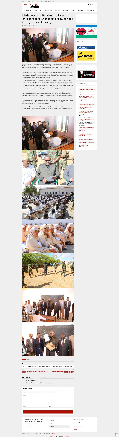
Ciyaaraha (37, 1)
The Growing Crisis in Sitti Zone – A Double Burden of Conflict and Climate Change (87, 89)
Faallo (25, 395)
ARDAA (72, 10)
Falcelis (75, 429)
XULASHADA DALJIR (48, 10)
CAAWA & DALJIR (27, 10)
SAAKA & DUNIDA (37, 10)
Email (50, 406)
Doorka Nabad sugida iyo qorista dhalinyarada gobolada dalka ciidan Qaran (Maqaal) (86, 119)
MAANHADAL (65, 10)
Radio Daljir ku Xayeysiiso (79, 419)
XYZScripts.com (66, 436)
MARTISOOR (57, 10)
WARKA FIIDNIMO (80, 10)
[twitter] (88, 4)
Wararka (23, 1)
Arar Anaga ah (77, 422)
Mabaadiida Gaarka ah (78, 426)
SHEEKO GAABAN (90, 10)
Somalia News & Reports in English (48, 1)
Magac (24, 406)
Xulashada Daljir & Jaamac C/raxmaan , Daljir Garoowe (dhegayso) (63, 372)
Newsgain (53, 433)
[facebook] (90, 4)
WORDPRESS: (36, 377)
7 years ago (38, 380)
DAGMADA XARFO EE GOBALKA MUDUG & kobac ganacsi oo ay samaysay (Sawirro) (86, 113)
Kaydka (51, 423)
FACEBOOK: (43, 377)
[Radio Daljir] (34, 8)
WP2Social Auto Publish (54, 436)
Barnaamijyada (30, 1)
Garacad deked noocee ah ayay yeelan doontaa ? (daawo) (34, 372)
